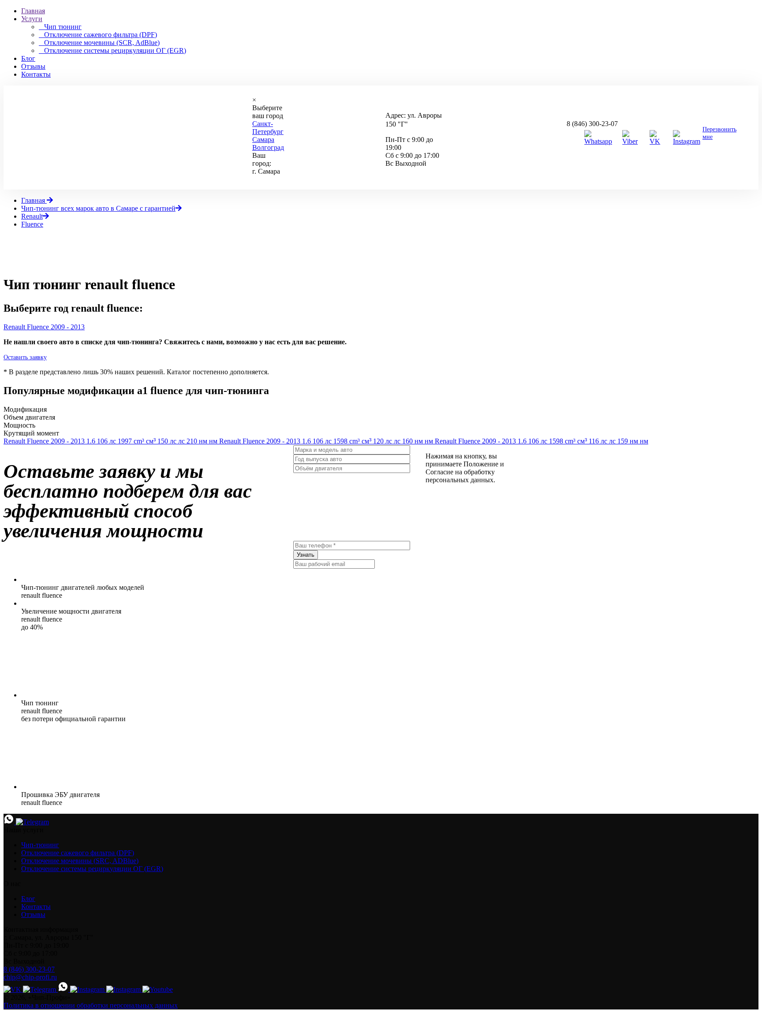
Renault (32, 216)
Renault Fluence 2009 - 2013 (44, 327)
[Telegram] (32, 822)
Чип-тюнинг (40, 845)
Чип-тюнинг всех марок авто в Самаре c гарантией (98, 208)
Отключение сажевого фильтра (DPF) (77, 853)
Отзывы (33, 66)
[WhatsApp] (10, 822)
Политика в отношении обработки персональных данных (91, 1005)
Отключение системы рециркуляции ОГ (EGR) (92, 868)
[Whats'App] (599, 141)
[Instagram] (687, 141)
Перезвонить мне (719, 133)
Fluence (32, 224)
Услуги (31, 18)
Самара (263, 139)
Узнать (305, 554)
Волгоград (268, 147)
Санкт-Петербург (268, 127)
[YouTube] (157, 989)
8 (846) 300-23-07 (592, 123)
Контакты (36, 74)
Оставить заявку (25, 357)
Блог (28, 58)
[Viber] (632, 141)
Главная (33, 11)
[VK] (657, 141)
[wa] (64, 989)
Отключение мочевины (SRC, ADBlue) (79, 860)
